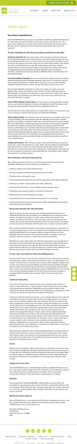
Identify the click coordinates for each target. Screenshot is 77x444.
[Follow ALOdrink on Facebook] (27, 431)
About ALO (56, 10)
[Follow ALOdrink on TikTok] (49, 431)
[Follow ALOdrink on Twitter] (32, 431)
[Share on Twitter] (73, 274)
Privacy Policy (31, 443)
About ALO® (11, 436)
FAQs (69, 436)
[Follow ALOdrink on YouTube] (38, 431)
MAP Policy (60, 443)
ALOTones (34, 10)
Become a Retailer (26, 436)
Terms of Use (40, 443)
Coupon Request (57, 436)
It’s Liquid (14, 10)
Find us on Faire (47, 439)
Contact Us (42, 436)
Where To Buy (69, 10)
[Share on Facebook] (73, 270)
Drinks (45, 10)
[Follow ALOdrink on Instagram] (43, 431)
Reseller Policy (50, 443)
